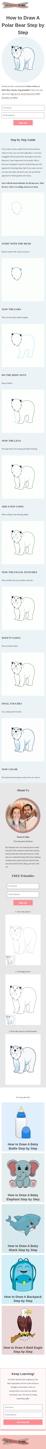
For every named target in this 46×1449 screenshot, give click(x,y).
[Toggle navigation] (41, 5)
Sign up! (23, 122)
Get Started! (23, 1422)
